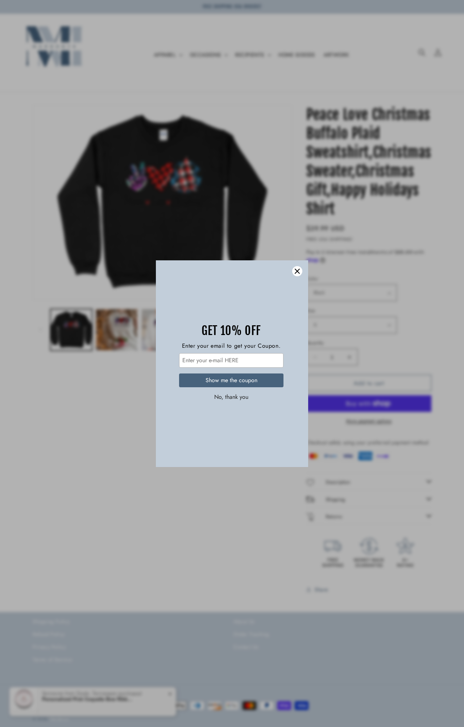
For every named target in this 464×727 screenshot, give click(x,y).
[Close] (297, 271)
